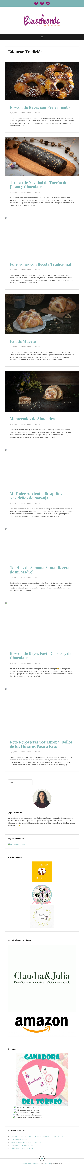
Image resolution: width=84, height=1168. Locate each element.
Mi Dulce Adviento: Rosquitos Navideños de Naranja (36, 495)
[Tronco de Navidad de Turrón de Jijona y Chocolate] (42, 158)
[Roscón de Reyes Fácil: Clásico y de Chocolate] (42, 625)
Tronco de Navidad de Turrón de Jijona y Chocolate (38, 184)
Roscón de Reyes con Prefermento (40, 107)
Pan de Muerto (23, 341)
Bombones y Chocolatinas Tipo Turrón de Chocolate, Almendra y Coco (37, 1136)
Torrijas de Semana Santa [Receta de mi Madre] (39, 569)
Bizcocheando (26, 113)
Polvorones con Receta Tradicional (40, 264)
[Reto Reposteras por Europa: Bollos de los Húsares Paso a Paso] (42, 712)
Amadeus (47, 1164)
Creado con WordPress (30, 1164)
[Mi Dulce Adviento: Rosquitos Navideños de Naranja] (42, 469)
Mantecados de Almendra (32, 418)
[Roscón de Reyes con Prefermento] (42, 82)
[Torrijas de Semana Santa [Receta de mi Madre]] (42, 546)
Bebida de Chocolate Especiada (22, 1148)
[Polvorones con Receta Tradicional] (42, 238)
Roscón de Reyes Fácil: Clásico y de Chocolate (40, 655)
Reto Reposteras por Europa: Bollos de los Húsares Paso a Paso (41, 744)
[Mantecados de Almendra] (42, 393)
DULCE (37, 113)
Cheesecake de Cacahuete (20, 1139)
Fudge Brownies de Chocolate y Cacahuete (26, 1142)
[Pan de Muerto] (42, 315)
